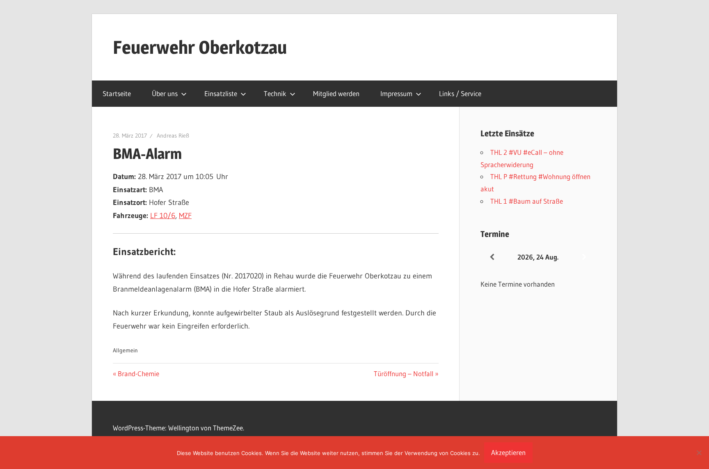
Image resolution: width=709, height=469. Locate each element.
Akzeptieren (508, 452)
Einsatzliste (220, 93)
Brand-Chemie (138, 373)
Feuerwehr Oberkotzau (200, 47)
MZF (185, 215)
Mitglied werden (336, 93)
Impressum (396, 93)
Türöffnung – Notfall (403, 373)
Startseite (117, 93)
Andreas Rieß (173, 135)
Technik (275, 93)
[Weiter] (584, 257)
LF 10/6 (162, 215)
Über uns (165, 93)
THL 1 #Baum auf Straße (526, 201)
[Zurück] (491, 257)
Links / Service (460, 93)
